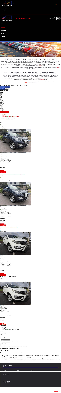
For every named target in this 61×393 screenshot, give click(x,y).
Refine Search (4, 115)
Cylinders (1, 104)
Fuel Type (1, 102)
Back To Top (4, 327)
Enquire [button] (3, 172)
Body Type (2, 103)
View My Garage (10, 116)
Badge (1, 97)
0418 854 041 (58, 19)
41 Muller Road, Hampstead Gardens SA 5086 (54, 18)
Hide (6, 88)
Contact (58, 67)
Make (1, 94)
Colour (1, 106)
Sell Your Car (19, 368)
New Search (4, 114)
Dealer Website (56, 391)
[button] (30, 353)
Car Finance (40, 65)
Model (1, 95)
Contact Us (33, 370)
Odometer (1, 100)
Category (1, 92)
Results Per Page (3, 119)
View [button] (2, 171)
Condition (1, 93)
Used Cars (4, 370)
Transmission (2, 101)
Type (1, 107)
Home (4, 368)
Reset (2, 88)
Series (1, 96)
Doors (1, 105)
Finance (18, 370)
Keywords (1, 108)
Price (1, 99)
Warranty (32, 368)
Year (1, 98)
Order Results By (3, 118)
